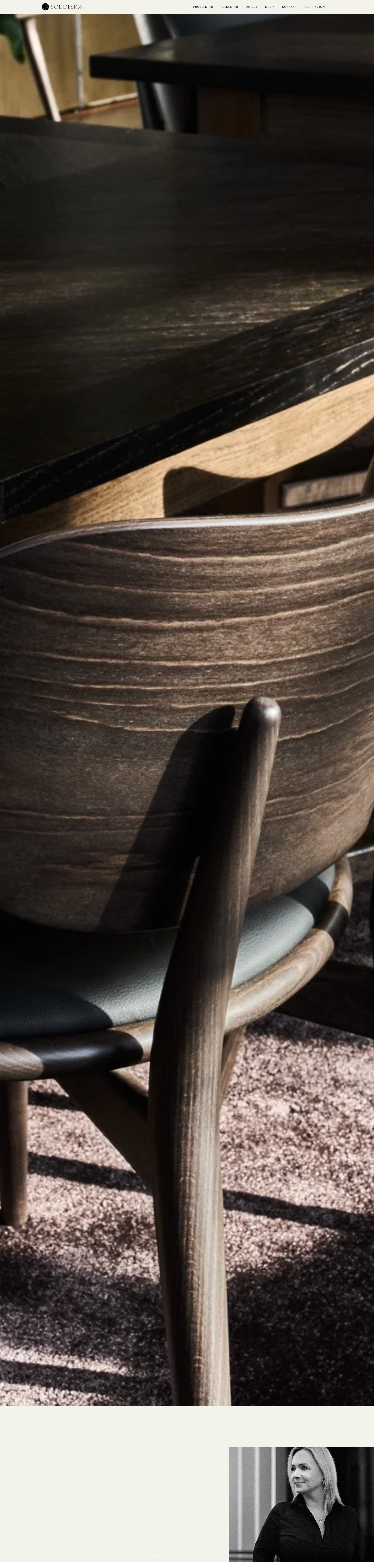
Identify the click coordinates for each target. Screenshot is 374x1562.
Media (270, 6)
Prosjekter (203, 6)
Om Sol (252, 6)
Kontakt (289, 6)
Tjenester (229, 6)
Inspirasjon (315, 6)
